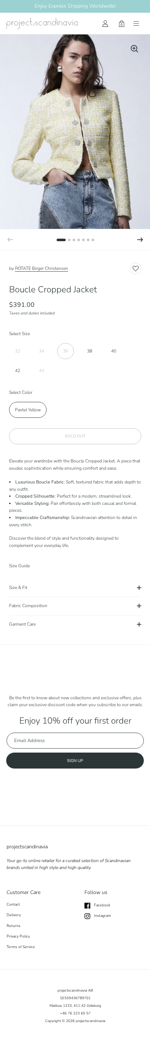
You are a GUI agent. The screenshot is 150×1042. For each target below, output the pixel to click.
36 (65, 351)
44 (41, 371)
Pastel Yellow (28, 410)
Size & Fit (18, 587)
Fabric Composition (28, 606)
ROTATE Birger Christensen (41, 268)
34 (41, 351)
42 (17, 371)
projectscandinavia (90, 1021)
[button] (140, 239)
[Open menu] (136, 23)
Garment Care (22, 624)
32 (17, 351)
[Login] (105, 23)
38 (89, 351)
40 (113, 351)
